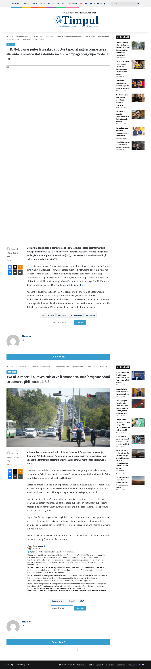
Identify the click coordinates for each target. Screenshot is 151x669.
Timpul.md (14, 249)
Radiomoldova (77, 285)
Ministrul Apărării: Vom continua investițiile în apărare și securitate (122, 100)
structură (91, 315)
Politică (26, 3)
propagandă (77, 315)
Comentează (58, 356)
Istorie (42, 3)
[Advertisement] (130, 192)
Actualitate (16, 3)
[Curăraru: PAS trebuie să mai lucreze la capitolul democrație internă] (138, 83)
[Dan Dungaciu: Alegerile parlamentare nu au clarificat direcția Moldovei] (138, 114)
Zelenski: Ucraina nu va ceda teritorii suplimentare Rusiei (123, 144)
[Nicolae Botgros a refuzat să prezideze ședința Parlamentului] (138, 131)
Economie (61, 3)
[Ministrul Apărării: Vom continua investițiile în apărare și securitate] (138, 98)
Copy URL (80, 322)
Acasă (10, 37)
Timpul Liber (72, 3)
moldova (62, 315)
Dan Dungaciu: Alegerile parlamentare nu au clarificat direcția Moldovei (122, 116)
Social (27, 37)
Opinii (35, 3)
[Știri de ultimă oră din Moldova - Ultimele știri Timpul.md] (75, 19)
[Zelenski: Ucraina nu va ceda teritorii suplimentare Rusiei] (138, 145)
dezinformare (48, 315)
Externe (51, 3)
